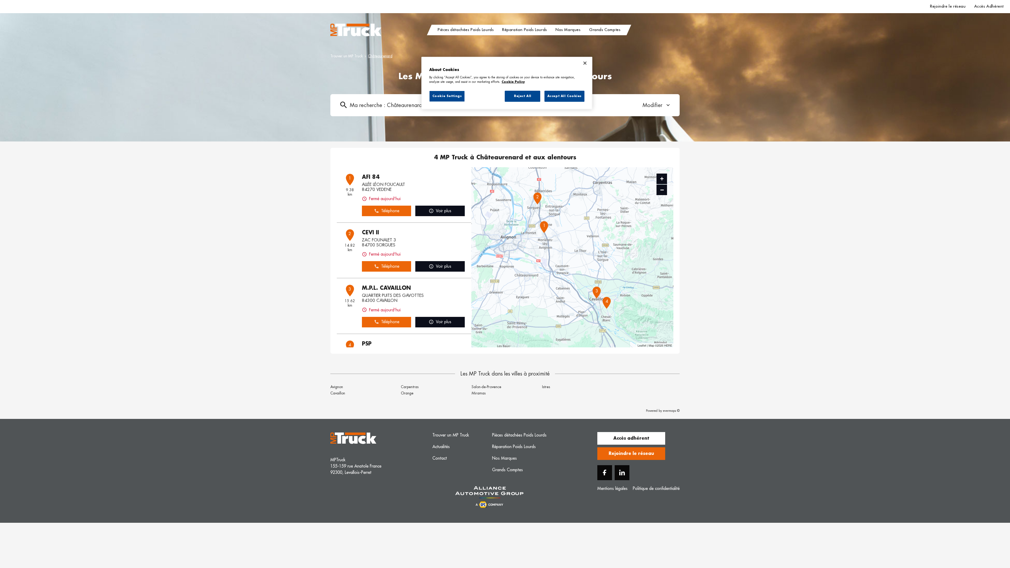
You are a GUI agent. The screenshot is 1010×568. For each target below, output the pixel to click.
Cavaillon (337, 393)
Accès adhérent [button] (631, 438)
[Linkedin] (622, 472)
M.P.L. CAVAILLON (386, 288)
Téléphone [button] (390, 211)
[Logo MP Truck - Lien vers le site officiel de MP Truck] (355, 30)
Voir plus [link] (443, 211)
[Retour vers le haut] (990, 537)
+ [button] (662, 178)
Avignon (336, 387)
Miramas (479, 393)
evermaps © (671, 410)
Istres (546, 387)
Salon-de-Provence (486, 387)
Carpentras (409, 387)
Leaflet (642, 345)
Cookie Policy (513, 81)
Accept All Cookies (564, 96)
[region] (506, 83)
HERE (668, 345)
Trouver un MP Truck (346, 56)
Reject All (522, 96)
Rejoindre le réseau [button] (631, 454)
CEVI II (370, 232)
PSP (367, 343)
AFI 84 (371, 177)
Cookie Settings (447, 96)
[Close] (585, 63)
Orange (407, 393)
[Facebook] (604, 472)
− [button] (662, 190)
